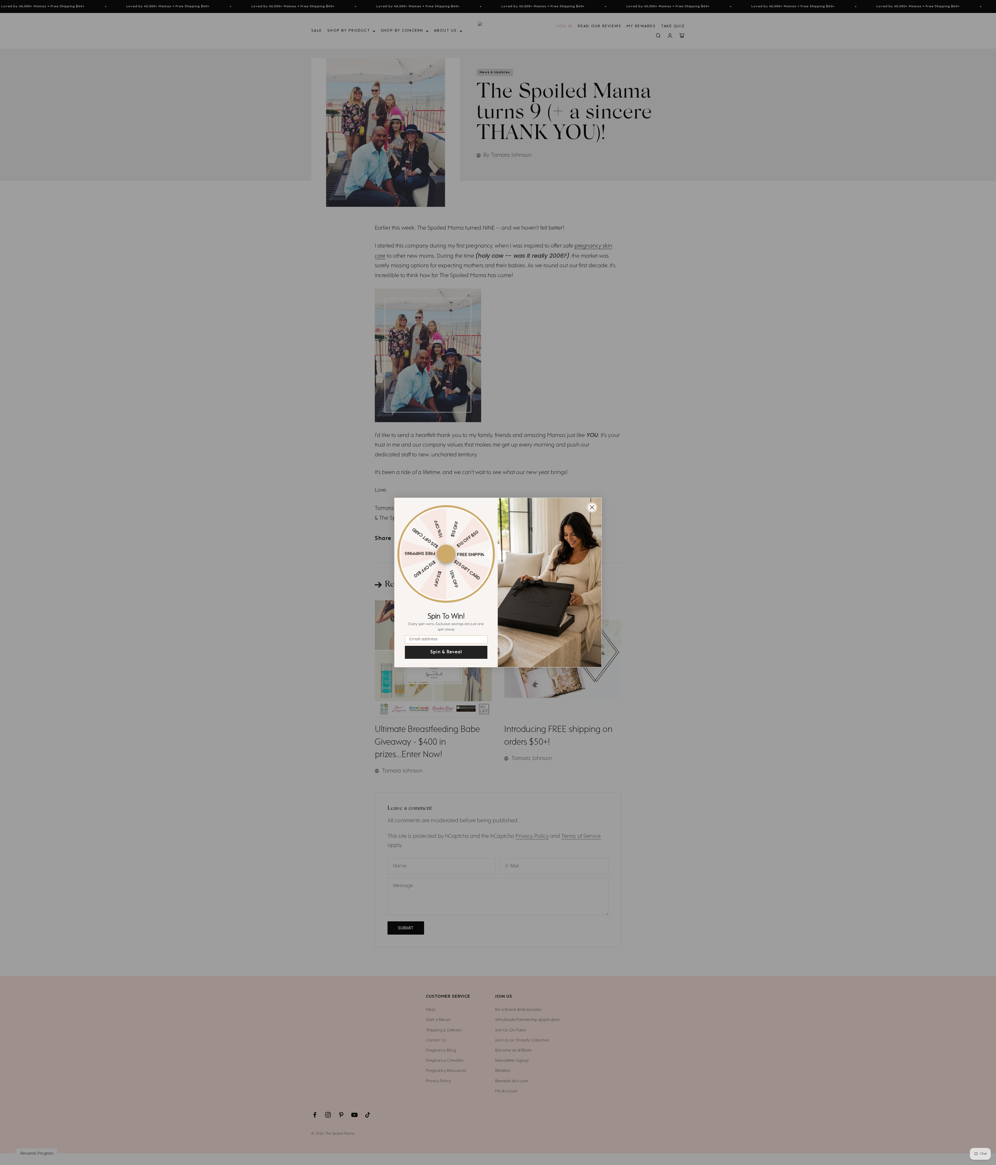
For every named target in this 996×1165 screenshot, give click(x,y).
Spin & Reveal (446, 652)
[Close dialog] (592, 507)
